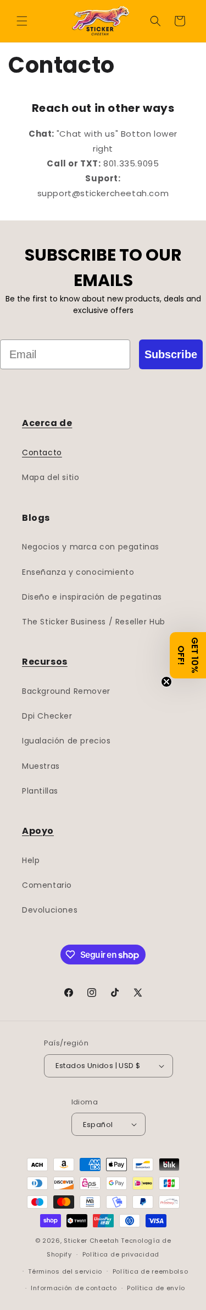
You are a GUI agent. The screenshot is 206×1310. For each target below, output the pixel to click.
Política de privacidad (120, 1254)
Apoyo (38, 830)
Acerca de (47, 423)
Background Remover (66, 691)
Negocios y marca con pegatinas (90, 546)
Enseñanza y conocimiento (78, 572)
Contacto (42, 452)
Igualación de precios (66, 740)
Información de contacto (73, 1288)
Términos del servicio (65, 1271)
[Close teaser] (166, 681)
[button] (22, 21)
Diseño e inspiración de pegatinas (92, 596)
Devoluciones (49, 909)
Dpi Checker (47, 715)
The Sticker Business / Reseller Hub (93, 621)
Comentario (47, 885)
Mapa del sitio (50, 477)
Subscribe (170, 354)
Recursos (45, 661)
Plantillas (40, 790)
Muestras (41, 766)
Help (31, 860)
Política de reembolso (150, 1271)
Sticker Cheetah (91, 1240)
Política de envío (156, 1288)
